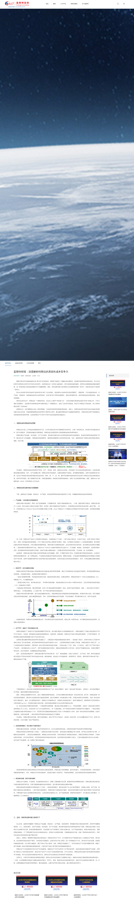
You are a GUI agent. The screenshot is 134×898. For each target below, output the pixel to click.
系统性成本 (28, 375)
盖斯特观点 (8, 363)
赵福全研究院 (19, 363)
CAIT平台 (63, 3)
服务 (54, 3)
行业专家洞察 (30, 363)
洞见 (47, 3)
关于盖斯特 (85, 3)
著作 (39, 363)
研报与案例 (74, 3)
